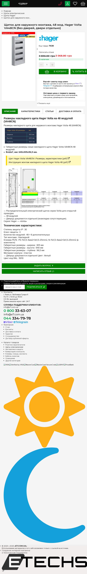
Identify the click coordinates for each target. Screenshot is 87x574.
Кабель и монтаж (12, 356)
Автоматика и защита (14, 349)
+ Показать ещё (43, 103)
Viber (77, 83)
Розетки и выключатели (15, 345)
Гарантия (9, 334)
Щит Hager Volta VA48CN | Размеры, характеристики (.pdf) (38, 158)
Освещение (10, 358)
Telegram (46, 86)
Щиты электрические (14, 347)
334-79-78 (17, 318)
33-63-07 (17, 310)
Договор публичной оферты (17, 338)
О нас (7, 327)
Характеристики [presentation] (30, 111)
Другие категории (12, 361)
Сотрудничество (12, 336)
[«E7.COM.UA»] (23, 3)
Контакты (9, 329)
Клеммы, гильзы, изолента (16, 354)
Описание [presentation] (10, 111)
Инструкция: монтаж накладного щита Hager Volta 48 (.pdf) (38, 162)
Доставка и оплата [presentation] (70, 111)
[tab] (10, 111)
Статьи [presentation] (49, 111)
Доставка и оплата (13, 332)
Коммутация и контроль (15, 351)
